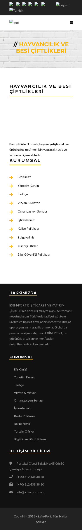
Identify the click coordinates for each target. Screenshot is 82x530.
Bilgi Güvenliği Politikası (34, 254)
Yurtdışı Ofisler (28, 246)
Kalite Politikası (28, 228)
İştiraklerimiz (26, 220)
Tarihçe (23, 194)
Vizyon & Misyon (29, 203)
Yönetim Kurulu (28, 185)
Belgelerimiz (26, 237)
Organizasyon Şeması (32, 211)
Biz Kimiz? (24, 177)
